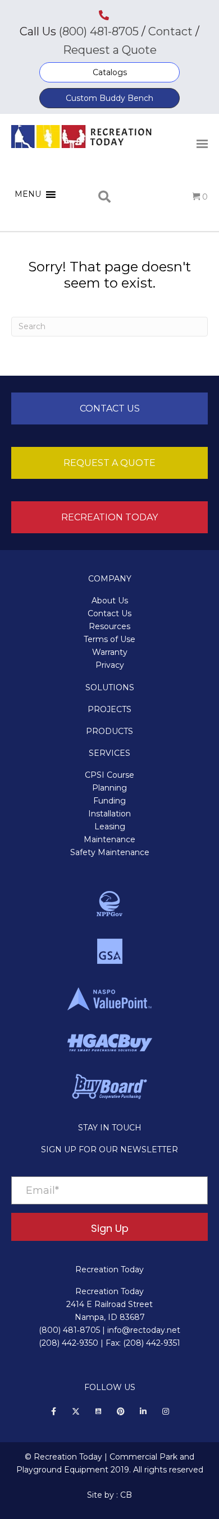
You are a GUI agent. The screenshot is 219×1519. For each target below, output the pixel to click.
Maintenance (109, 839)
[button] (109, 72)
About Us (110, 600)
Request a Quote (110, 50)
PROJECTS (109, 709)
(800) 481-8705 (99, 31)
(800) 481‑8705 (69, 1330)
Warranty (109, 652)
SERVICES (109, 753)
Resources (109, 626)
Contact (169, 31)
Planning (109, 788)
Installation (109, 814)
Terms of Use (109, 639)
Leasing (109, 826)
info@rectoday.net (143, 1330)
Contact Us (109, 613)
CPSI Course (109, 775)
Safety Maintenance (109, 852)
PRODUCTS (109, 731)
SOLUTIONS (109, 687)
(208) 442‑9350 (68, 1343)
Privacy (109, 665)
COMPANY (109, 579)
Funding (109, 801)
